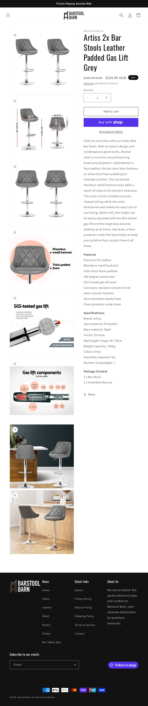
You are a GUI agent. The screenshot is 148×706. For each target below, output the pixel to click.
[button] (8, 15)
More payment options (111, 131)
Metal (45, 616)
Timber (46, 633)
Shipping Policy (84, 616)
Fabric (46, 599)
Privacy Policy (83, 599)
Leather (47, 607)
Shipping (88, 83)
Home (46, 590)
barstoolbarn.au (26, 697)
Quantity (88, 90)
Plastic (46, 625)
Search (79, 590)
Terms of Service (85, 625)
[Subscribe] (74, 664)
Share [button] (91, 394)
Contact (80, 633)
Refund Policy (83, 607)
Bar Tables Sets (51, 642)
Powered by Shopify (45, 697)
